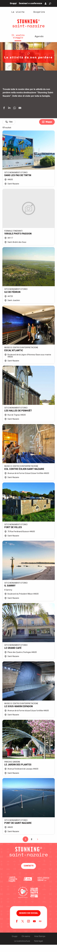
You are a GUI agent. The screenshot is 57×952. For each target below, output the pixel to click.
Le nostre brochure (22, 941)
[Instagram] (28, 921)
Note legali (38, 941)
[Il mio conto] (45, 3)
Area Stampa (39, 936)
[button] (50, 3)
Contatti (28, 866)
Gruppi (14, 936)
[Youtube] (34, 921)
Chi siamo (26, 936)
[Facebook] (17, 921)
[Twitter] (23, 921)
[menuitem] (17, 11)
